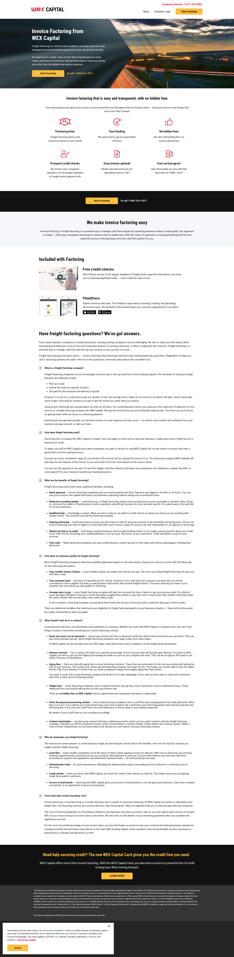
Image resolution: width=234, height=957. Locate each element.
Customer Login (162, 11)
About (146, 11)
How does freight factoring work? (62, 432)
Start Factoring (189, 11)
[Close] (108, 926)
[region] (58, 938)
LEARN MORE (117, 875)
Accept (17, 948)
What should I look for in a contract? (63, 620)
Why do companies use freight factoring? (66, 737)
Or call (80, 73)
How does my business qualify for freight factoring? (72, 556)
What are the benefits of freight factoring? (67, 480)
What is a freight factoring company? (64, 368)
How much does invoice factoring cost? (65, 795)
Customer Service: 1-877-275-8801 (182, 4)
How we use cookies (26, 940)
